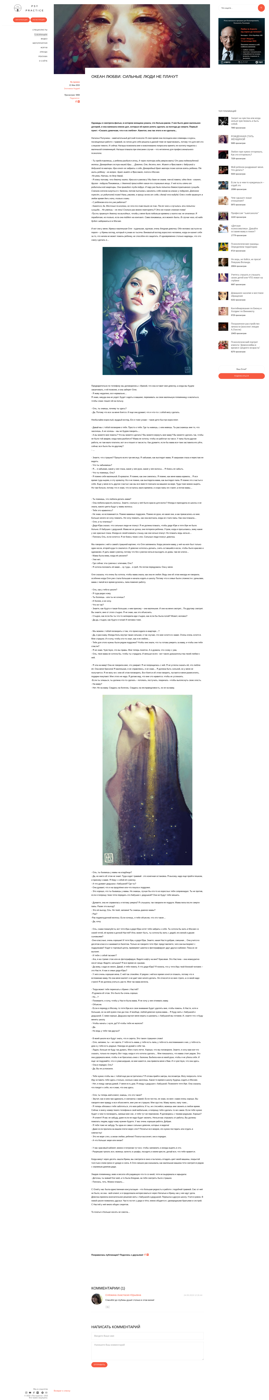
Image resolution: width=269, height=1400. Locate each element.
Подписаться (241, 376)
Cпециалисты (40, 30)
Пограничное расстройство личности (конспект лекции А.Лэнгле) (245, 327)
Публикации (40, 34)
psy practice (35, 8)
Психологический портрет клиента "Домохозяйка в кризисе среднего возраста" (245, 345)
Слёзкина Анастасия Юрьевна (123, 1295)
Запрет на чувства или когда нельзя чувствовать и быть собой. (245, 121)
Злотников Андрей (72, 88)
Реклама (43, 56)
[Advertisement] (147, 101)
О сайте (43, 61)
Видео (44, 39)
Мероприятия (40, 43)
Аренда (43, 52)
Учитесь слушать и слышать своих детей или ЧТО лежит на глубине (247, 278)
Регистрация (39, 20)
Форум (44, 48)
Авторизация (21, 20)
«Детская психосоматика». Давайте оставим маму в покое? (244, 229)
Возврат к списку (62, 1391)
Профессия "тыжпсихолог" (245, 213)
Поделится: (75, 98)
